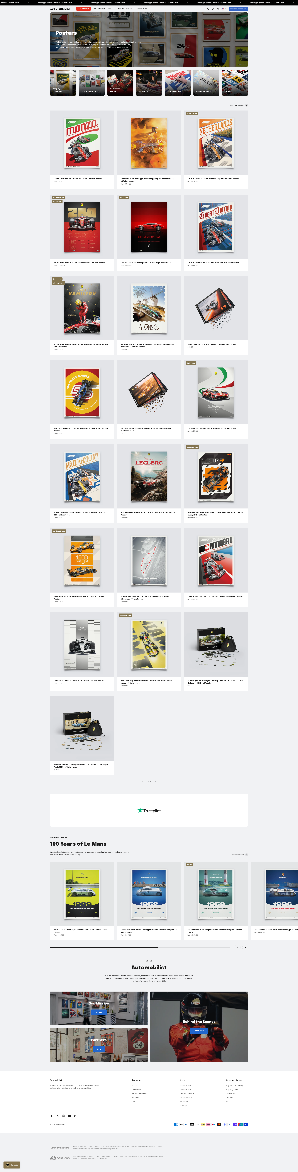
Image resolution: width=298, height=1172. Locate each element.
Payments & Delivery (234, 1085)
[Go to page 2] (155, 781)
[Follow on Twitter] (57, 1115)
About (134, 1085)
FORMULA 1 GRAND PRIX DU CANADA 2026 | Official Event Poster (215, 596)
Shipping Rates (232, 1089)
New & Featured (124, 9)
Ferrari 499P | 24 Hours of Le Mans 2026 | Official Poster (212, 428)
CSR (133, 1101)
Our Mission (136, 1089)
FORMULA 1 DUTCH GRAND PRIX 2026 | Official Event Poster (213, 179)
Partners (135, 1097)
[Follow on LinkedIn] (75, 1115)
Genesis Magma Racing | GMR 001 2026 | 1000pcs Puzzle (212, 344)
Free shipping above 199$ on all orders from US (37, 3)
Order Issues (231, 1093)
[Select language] (224, 9)
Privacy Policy (185, 1085)
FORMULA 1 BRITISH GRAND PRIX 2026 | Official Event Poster (213, 263)
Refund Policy (185, 1089)
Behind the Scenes (139, 1093)
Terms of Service (187, 1093)
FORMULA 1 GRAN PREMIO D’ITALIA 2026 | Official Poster (78, 179)
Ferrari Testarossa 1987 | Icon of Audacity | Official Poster (146, 263)
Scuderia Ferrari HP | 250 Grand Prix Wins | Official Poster (79, 263)
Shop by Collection (102, 9)
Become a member (238, 9)
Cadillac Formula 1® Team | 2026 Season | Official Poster (79, 680)
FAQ (227, 1101)
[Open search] (208, 9)
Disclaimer (184, 1101)
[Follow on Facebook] (51, 1115)
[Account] (213, 9)
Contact (229, 1097)
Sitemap (183, 1105)
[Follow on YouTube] (69, 1115)
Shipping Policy (186, 1097)
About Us (141, 9)
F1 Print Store (83, 8)
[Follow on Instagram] (63, 1115)
